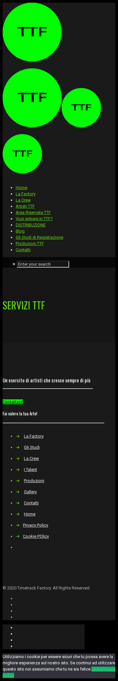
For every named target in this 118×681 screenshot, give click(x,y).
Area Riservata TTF (33, 212)
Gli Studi (32, 447)
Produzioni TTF (30, 243)
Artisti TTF (25, 206)
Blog (20, 231)
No (99, 669)
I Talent (30, 469)
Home (21, 187)
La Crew (23, 200)
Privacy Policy (35, 525)
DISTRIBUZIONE (31, 224)
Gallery (30, 491)
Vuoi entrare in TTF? (34, 218)
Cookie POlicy (36, 536)
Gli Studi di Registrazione (39, 237)
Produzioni (34, 480)
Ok (94, 669)
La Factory (25, 193)
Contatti (23, 249)
